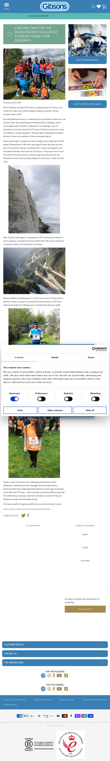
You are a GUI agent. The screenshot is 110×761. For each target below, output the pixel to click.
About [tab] (91, 357)
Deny (20, 410)
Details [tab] (55, 357)
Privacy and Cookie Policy (14, 699)
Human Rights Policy (42, 699)
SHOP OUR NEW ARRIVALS (87, 60)
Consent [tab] (19, 357)
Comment (85, 560)
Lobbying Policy (10, 704)
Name (85, 534)
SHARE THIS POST (10, 516)
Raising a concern (67, 699)
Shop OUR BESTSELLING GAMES (87, 104)
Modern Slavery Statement (95, 699)
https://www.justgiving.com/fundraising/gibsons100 (27, 509)
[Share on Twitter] (23, 516)
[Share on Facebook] (28, 516)
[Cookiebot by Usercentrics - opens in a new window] (94, 349)
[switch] (41, 399)
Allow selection (55, 410)
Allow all (90, 410)
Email (85, 547)
